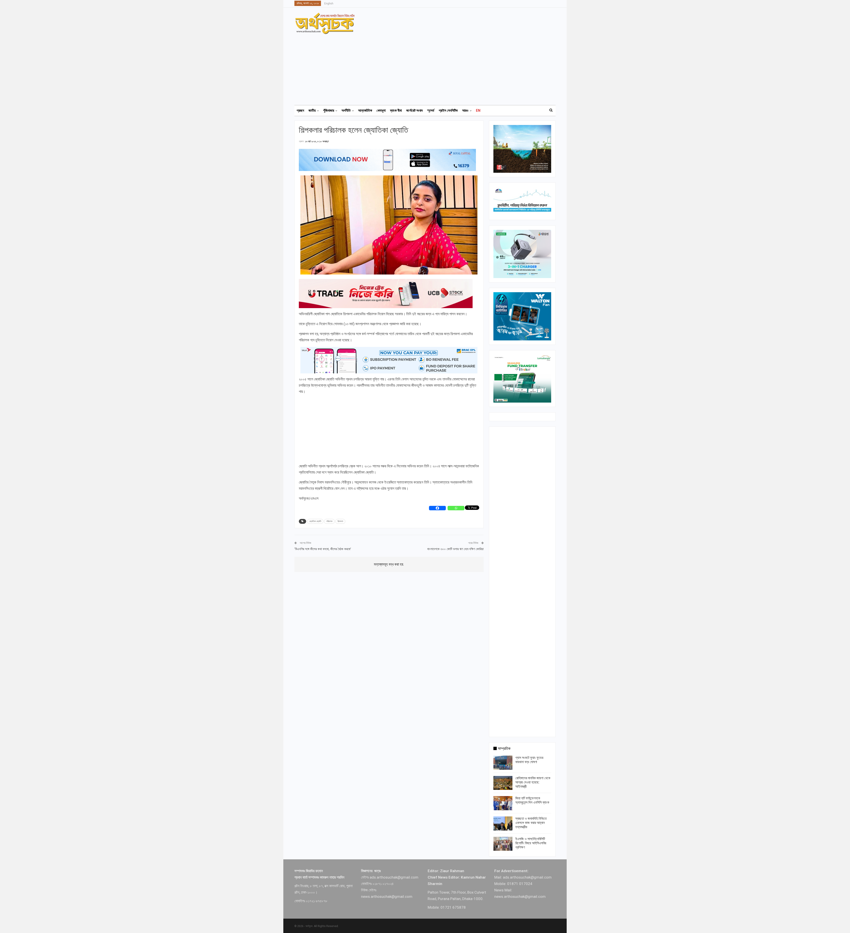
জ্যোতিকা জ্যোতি (315, 521)
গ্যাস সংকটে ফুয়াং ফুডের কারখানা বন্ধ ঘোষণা (529, 760)
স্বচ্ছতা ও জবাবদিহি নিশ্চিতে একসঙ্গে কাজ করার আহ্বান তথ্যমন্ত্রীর (531, 822)
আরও (465, 110)
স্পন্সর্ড (430, 110)
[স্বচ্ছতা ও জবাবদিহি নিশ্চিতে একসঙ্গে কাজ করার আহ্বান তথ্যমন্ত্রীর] (502, 823)
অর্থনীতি (346, 110)
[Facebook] (437, 508)
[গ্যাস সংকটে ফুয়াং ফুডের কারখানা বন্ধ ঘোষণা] (502, 763)
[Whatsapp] (456, 508)
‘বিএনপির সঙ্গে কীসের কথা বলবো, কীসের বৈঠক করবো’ (322, 549)
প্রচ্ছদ (300, 110)
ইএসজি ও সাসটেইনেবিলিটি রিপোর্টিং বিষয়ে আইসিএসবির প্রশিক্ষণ (530, 843)
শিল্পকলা (340, 521)
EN (478, 110)
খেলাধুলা (381, 110)
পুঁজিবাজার (328, 110)
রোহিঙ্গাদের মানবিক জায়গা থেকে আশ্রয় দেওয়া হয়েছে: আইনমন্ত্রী (532, 782)
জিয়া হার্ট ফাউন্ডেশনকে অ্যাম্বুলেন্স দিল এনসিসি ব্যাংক (532, 800)
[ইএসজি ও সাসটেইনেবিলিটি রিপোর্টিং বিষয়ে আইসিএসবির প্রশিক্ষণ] (502, 844)
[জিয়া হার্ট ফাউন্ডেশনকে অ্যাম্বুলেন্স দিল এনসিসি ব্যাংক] (502, 803)
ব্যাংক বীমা (396, 110)
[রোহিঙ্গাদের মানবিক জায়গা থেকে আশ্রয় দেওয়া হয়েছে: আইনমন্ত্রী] (502, 783)
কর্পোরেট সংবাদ (414, 110)
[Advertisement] (427, 67)
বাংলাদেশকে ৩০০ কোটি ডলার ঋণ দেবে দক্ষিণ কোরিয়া (455, 549)
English (328, 3)
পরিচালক (329, 521)
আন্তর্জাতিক (365, 110)
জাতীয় (312, 110)
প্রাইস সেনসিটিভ (448, 110)
